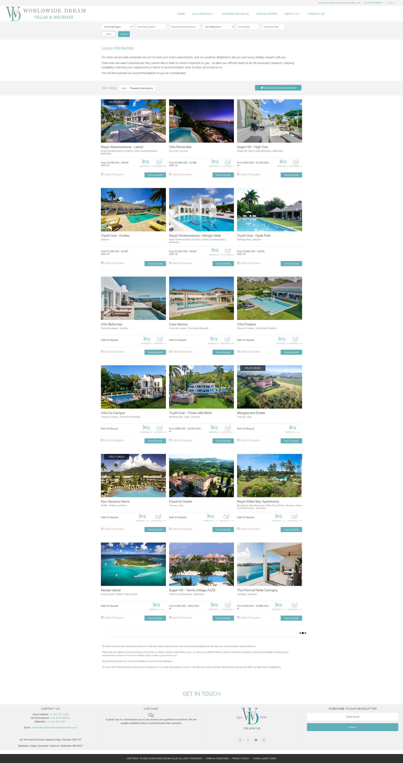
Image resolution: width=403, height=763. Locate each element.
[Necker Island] (133, 564)
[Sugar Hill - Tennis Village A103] (201, 564)
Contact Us (316, 13)
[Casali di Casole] (201, 475)
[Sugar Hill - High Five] (269, 121)
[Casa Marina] (201, 298)
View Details (155, 175)
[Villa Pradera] (269, 298)
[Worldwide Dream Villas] (46, 13)
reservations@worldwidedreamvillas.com (339, 2)
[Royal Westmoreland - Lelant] (133, 121)
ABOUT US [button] (291, 13)
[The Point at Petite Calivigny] (269, 564)
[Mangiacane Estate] (269, 387)
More (108, 34)
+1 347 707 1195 (58, 714)
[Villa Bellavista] (133, 298)
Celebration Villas (235, 13)
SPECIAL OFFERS (266, 13)
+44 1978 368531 (60, 717)
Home (181, 13)
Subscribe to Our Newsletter (279, 87)
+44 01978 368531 (373, 2)
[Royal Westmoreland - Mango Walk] (201, 209)
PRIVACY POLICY (240, 758)
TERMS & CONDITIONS (217, 758)
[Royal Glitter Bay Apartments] (269, 475)
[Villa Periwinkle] (201, 121)
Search (124, 34)
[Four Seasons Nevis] (133, 475)
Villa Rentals (202, 13)
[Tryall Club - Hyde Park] (269, 209)
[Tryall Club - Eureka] (133, 209)
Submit (353, 727)
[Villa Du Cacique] (133, 387)
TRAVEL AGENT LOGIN (264, 758)
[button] (106, 121)
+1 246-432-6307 (56, 721)
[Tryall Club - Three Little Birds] (201, 387)
